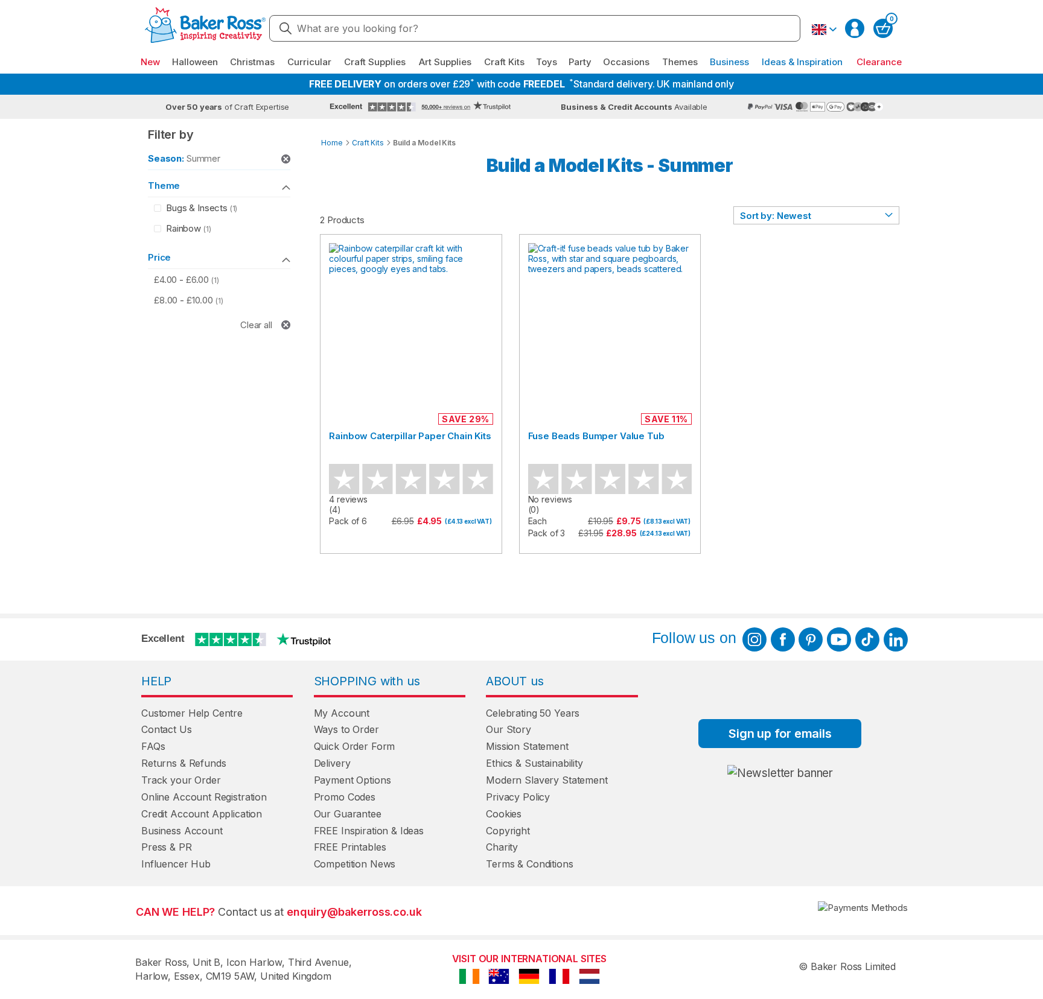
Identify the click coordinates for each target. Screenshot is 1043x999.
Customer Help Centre (192, 713)
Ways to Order (346, 729)
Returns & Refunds (183, 763)
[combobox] (534, 28)
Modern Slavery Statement (546, 780)
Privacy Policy (518, 797)
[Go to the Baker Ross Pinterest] (811, 639)
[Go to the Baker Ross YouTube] (839, 639)
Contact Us (166, 729)
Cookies (504, 814)
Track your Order (181, 780)
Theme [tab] (164, 185)
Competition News (355, 864)
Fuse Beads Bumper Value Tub (596, 436)
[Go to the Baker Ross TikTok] (867, 639)
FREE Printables (350, 847)
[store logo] (205, 28)
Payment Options (352, 780)
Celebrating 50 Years (532, 713)
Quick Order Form (354, 746)
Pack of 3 (547, 533)
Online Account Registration (204, 797)
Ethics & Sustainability (534, 763)
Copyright (508, 831)
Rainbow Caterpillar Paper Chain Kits (410, 436)
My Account (342, 713)
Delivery (332, 763)
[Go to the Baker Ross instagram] (754, 639)
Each (537, 521)
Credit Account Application (201, 814)
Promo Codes (344, 797)
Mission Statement (527, 746)
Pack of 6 (348, 521)
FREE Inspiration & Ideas (369, 831)
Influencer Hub (176, 864)
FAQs (153, 746)
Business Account (182, 831)
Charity (502, 847)
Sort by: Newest (775, 215)
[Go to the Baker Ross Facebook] (783, 639)
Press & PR (166, 847)
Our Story (508, 729)
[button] (824, 29)
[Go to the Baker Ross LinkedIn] (896, 639)
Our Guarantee (347, 814)
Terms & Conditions (529, 864)
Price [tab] (159, 257)
